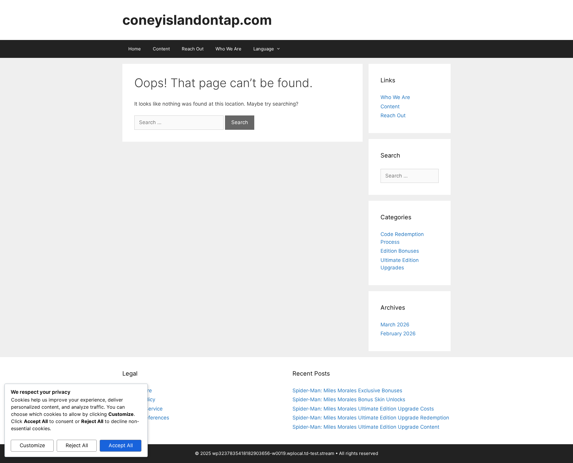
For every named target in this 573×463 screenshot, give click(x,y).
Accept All (121, 445)
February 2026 (398, 334)
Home (134, 49)
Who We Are (228, 49)
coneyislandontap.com (197, 20)
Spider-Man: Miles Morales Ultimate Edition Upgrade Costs (363, 409)
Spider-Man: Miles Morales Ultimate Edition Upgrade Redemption (370, 418)
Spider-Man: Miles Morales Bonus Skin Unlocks (348, 399)
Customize (32, 445)
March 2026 (395, 325)
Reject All (77, 445)
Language (263, 49)
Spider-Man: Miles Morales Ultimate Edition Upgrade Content (365, 427)
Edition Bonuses (400, 251)
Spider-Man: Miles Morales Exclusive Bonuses (347, 390)
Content (161, 49)
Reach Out (193, 49)
